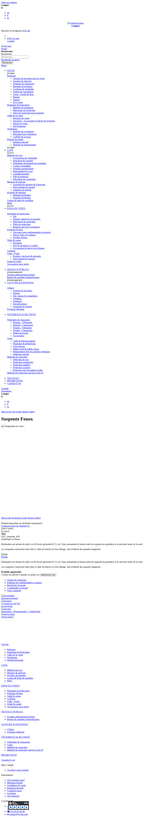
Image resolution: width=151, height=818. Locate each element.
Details (4, 557)
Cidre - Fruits (13, 253)
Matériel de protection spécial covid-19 (25, 373)
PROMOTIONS (15, 381)
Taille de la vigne (15, 115)
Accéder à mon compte (18, 770)
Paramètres (6, 391)
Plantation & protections (18, 213)
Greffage (11, 251)
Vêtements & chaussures (18, 320)
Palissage (11, 76)
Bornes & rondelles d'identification (23, 277)
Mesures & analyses (16, 182)
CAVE (10, 150)
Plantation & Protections (18, 105)
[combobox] (14, 56)
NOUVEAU (13, 378)
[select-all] (48, 574)
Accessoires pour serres (18, 264)
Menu (4, 65)
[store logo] (26, 30)
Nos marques (13, 796)
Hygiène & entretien (16, 192)
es (8, 18)
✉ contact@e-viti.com (17, 814)
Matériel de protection (17, 357)
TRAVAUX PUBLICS (18, 269)
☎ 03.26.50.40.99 (16, 811)
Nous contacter (14, 590)
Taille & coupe (14, 240)
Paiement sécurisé (15, 788)
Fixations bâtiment (15, 309)
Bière (9, 203)
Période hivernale (15, 139)
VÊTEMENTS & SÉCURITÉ (21, 314)
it (7, 15)
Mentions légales (15, 782)
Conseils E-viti (14, 383)
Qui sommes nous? (16, 780)
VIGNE (11, 70)
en (8, 12)
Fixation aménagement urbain (21, 274)
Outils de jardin (14, 261)
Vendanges (12, 129)
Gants (10, 338)
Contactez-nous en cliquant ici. (15, 526)
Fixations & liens (15, 229)
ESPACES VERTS (16, 208)
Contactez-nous (14, 790)
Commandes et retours (17, 588)
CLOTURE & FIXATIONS (20, 282)
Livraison (11, 793)
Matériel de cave (14, 155)
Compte (5, 388)
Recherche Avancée (10, 59)
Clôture (10, 288)
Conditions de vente (16, 785)
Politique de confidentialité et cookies (24, 582)
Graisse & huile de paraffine (20, 200)
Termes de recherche (16, 580)
